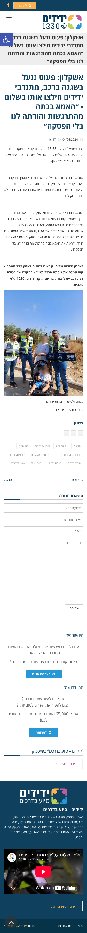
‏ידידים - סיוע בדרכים (64, 764)
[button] (6, 39)
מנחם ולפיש (54, 463)
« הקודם (77, 480)
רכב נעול (36, 463)
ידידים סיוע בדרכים (70, 455)
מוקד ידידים (74, 463)
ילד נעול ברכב (17, 455)
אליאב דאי (62, 446)
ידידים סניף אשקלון (42, 455)
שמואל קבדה (17, 463)
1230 (77, 446)
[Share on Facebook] (80, 433)
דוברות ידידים (42, 446)
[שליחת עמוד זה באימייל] (66, 433)
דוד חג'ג (23, 446)
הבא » (8, 480)
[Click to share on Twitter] (73, 433)
